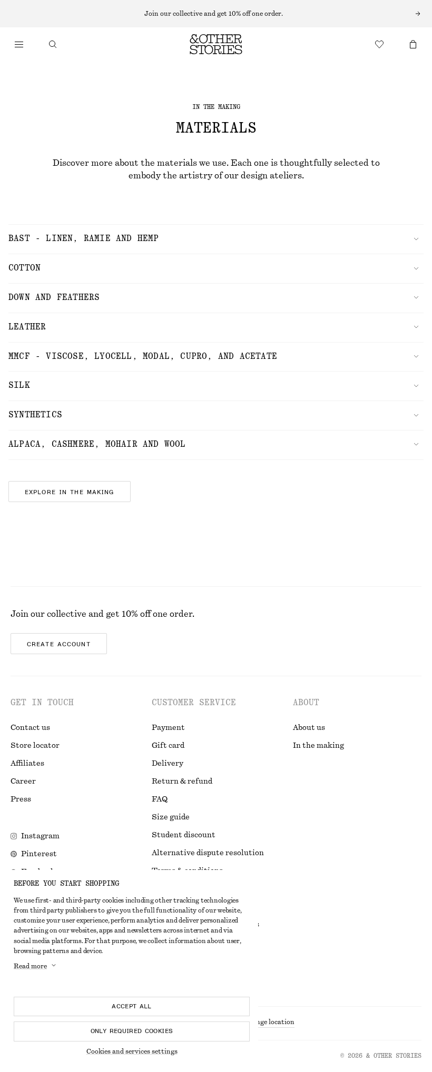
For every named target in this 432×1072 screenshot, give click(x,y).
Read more (30, 966)
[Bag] (413, 44)
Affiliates (27, 763)
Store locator (35, 745)
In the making (318, 745)
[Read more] (216, 13)
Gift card (168, 745)
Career (23, 781)
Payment (168, 728)
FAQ (160, 799)
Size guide (171, 817)
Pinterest (39, 854)
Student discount (183, 835)
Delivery (167, 763)
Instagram (40, 836)
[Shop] (19, 44)
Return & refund (182, 781)
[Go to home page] (216, 44)
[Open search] (53, 44)
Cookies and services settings (132, 1051)
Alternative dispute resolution (208, 853)
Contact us (30, 728)
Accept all (132, 1006)
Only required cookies (132, 1031)
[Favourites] (379, 44)
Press (21, 799)
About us (309, 728)
